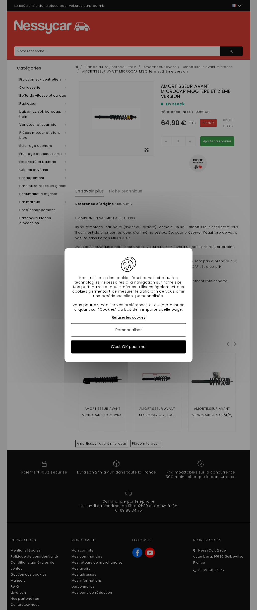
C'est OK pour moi (128, 347)
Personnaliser (128, 330)
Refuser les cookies (128, 317)
